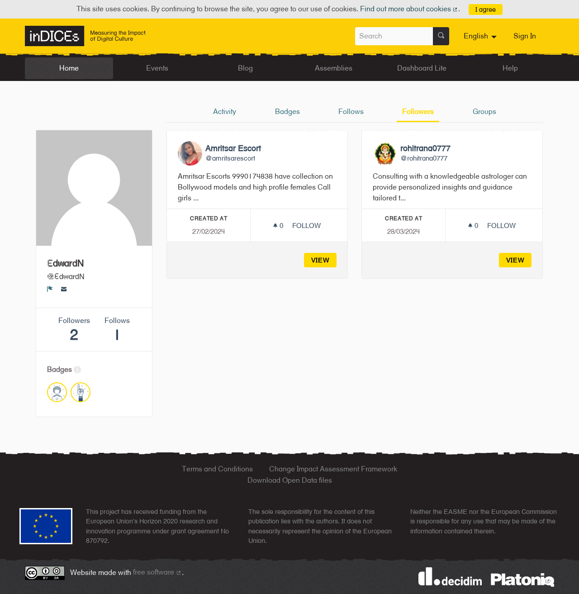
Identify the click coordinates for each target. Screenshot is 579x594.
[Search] (441, 36)
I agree (485, 9)
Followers (418, 111)
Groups (484, 111)
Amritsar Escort (233, 148)
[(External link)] (522, 579)
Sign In (524, 36)
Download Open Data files (289, 480)
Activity (224, 111)
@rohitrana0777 (423, 158)
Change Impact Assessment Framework (333, 469)
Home (69, 68)
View (320, 260)
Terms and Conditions (217, 469)
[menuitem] (481, 36)
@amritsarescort (230, 158)
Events (157, 68)
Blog (245, 68)
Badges (287, 111)
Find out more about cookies (409, 9)
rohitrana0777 (425, 148)
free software (157, 572)
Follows (351, 111)
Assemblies (333, 68)
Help (510, 68)
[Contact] (64, 288)
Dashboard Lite (421, 68)
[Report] (50, 288)
